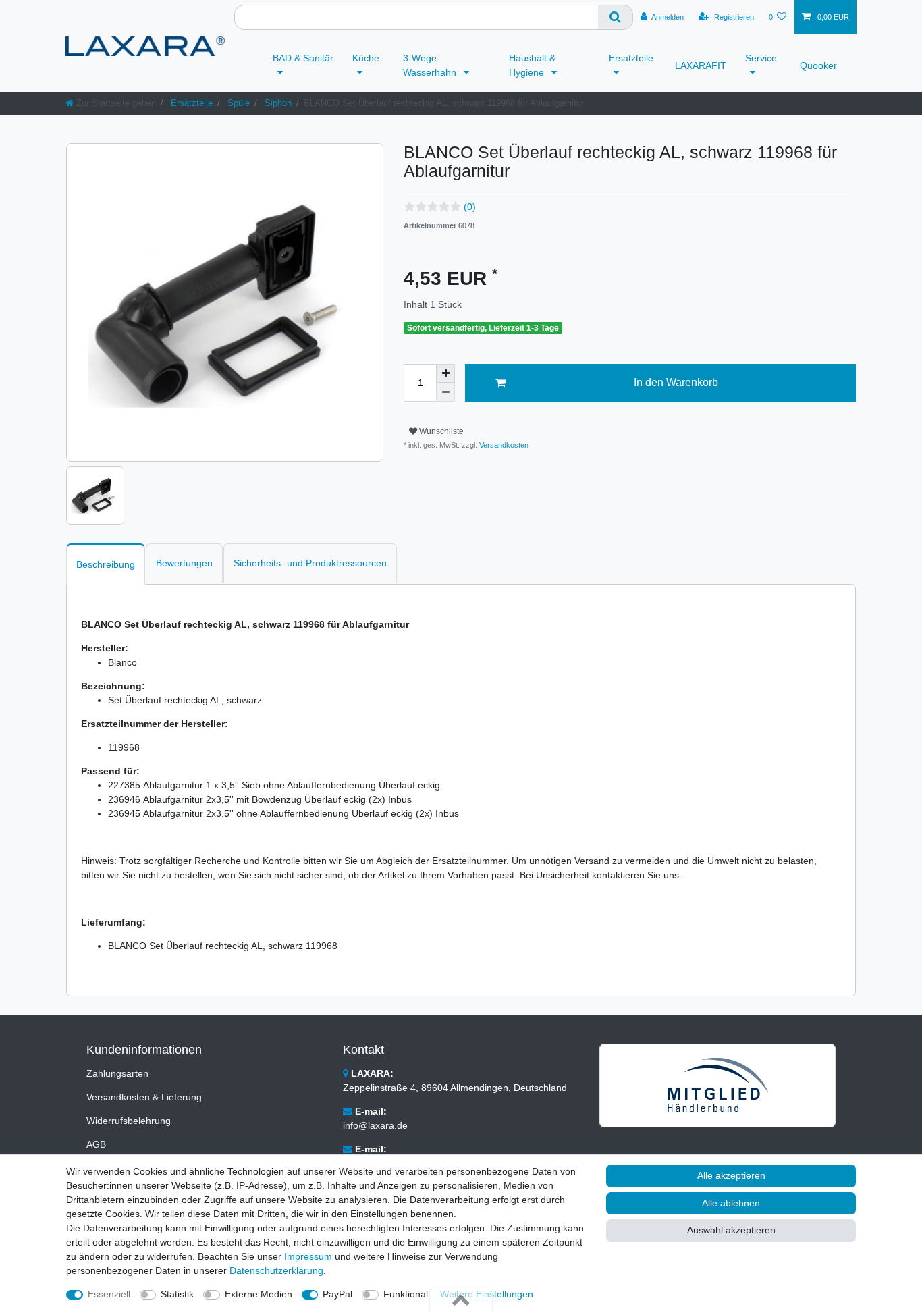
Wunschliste (440, 431)
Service (761, 58)
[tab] (105, 564)
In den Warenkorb (676, 382)
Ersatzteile (631, 58)
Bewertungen (184, 563)
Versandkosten (502, 445)
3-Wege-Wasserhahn (431, 65)
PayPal (337, 1294)
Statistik (177, 1294)
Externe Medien (258, 1294)
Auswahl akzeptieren (731, 1230)
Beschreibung (105, 564)
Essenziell (109, 1294)
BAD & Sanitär (303, 58)
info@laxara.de (375, 1125)
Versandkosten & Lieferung (144, 1097)
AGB (96, 1144)
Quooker (818, 65)
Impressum (308, 1256)
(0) (470, 206)
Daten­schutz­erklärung (276, 1270)
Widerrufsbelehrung (128, 1120)
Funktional (405, 1294)
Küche (365, 58)
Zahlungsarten (117, 1073)
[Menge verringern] (445, 392)
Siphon (277, 103)
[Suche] (615, 17)
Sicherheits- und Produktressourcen (310, 563)
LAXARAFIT (700, 65)
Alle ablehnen (731, 1203)
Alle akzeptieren (731, 1175)
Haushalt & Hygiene (532, 65)
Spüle (237, 103)
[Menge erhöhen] (445, 373)
